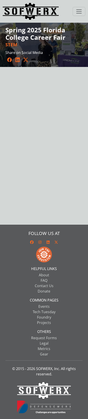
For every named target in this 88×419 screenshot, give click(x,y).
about (44, 275)
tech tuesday (44, 311)
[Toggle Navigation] (79, 11)
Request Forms (44, 337)
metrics (44, 348)
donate (44, 291)
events (44, 306)
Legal (44, 343)
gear (44, 354)
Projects (44, 322)
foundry (44, 317)
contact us (44, 285)
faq (44, 280)
